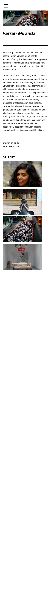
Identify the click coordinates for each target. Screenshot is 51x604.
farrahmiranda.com (11, 146)
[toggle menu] (6, 6)
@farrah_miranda (11, 143)
